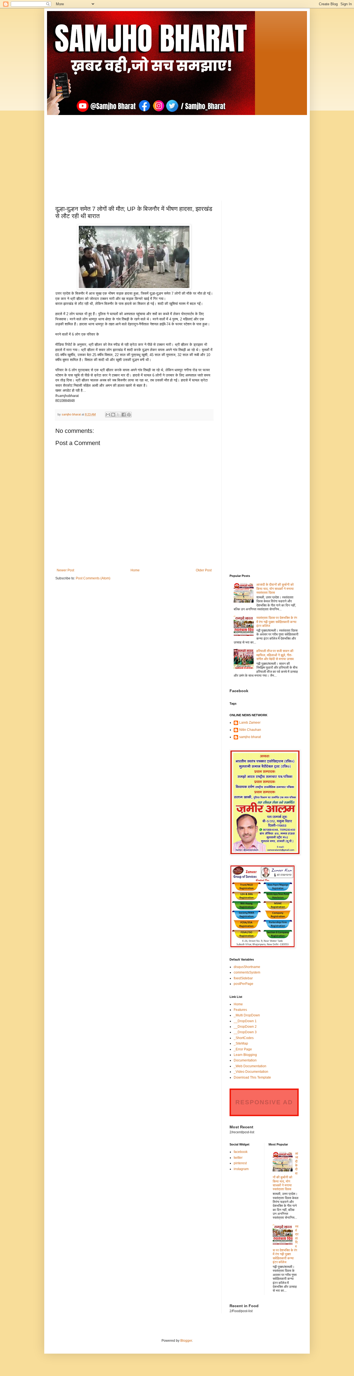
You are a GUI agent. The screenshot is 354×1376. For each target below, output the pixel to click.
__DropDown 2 (245, 1027)
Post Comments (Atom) (93, 578)
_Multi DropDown (247, 1015)
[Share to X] (118, 414)
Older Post (204, 570)
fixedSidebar (243, 978)
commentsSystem (247, 972)
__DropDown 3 (245, 1032)
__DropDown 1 (245, 1021)
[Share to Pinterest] (129, 414)
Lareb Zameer (250, 722)
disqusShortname (247, 967)
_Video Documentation (251, 1072)
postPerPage (243, 984)
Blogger (186, 1341)
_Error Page (243, 1049)
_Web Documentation (250, 1066)
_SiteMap (241, 1043)
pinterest (240, 1163)
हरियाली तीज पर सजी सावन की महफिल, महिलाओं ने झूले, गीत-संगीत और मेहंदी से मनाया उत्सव (275, 655)
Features (240, 1010)
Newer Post (65, 570)
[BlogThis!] (113, 414)
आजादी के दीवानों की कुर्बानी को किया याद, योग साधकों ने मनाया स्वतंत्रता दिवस (275, 589)
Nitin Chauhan (250, 730)
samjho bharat (250, 737)
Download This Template (252, 1077)
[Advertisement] (177, 153)
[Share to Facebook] (123, 414)
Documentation (245, 1060)
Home (135, 570)
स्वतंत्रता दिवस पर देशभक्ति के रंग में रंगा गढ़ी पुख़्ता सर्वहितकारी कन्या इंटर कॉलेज (276, 622)
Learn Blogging (245, 1055)
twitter (238, 1158)
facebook (241, 1152)
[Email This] (108, 414)
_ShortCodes (244, 1038)
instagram (241, 1169)
